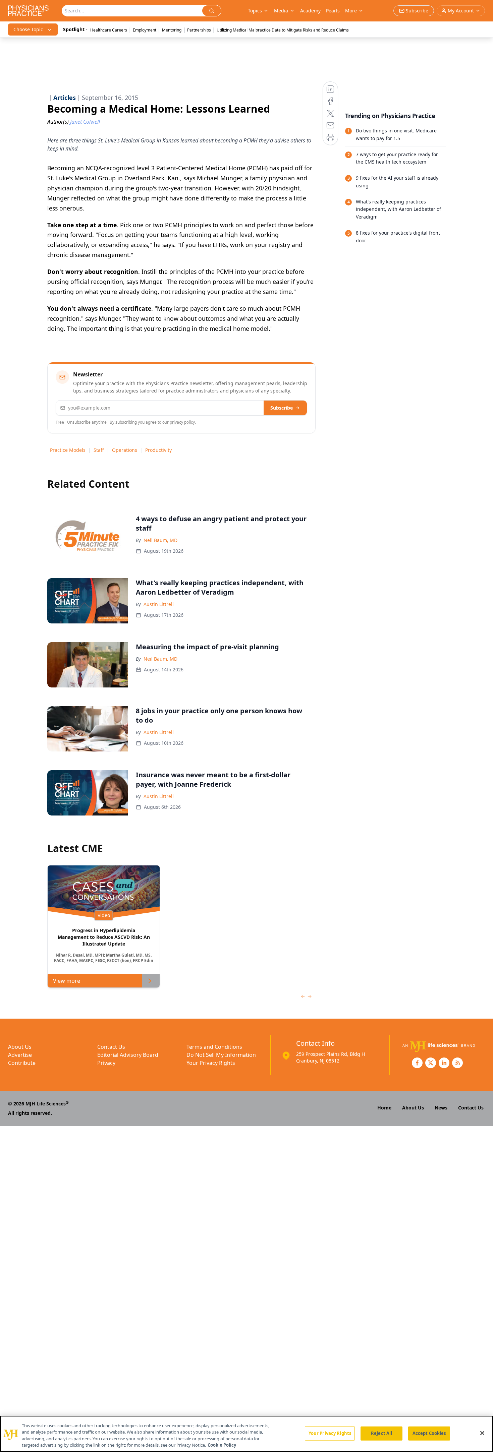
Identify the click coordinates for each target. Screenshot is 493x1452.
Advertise (20, 1054)
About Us (20, 1046)
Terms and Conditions (214, 1046)
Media (281, 10)
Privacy (106, 1063)
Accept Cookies (429, 1433)
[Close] (482, 1433)
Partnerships (199, 30)
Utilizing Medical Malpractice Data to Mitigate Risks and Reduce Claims (283, 30)
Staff (99, 450)
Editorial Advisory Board (127, 1054)
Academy (310, 10)
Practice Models (68, 450)
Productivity (158, 450)
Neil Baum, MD (160, 540)
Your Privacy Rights (210, 1063)
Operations (124, 450)
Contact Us (111, 1046)
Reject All (381, 1433)
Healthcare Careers (108, 30)
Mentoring (171, 30)
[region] (246, 1434)
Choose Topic (28, 29)
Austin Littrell (159, 604)
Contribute (22, 1063)
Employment (144, 30)
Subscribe (281, 408)
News (441, 1107)
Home (384, 1107)
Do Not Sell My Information (221, 1054)
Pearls (333, 10)
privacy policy (182, 422)
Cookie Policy (222, 1445)
